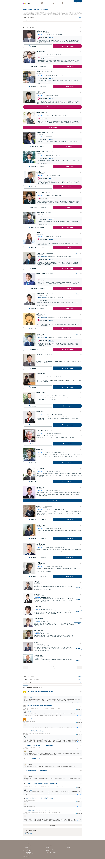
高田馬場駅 (48, 195)
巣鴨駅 (47, 471)
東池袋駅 (47, 34)
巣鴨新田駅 (48, 566)
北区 (28, 833)
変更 (80, 17)
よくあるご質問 (28, 852)
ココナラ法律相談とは (29, 845)
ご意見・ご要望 (49, 845)
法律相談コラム (28, 849)
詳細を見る (78, 587)
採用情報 (68, 847)
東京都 (39, 34)
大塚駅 (47, 357)
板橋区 (31, 833)
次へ (79, 667)
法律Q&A (26, 847)
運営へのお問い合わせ (29, 853)
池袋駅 (47, 54)
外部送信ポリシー (49, 850)
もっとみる (52, 825)
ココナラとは (27, 850)
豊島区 (42, 34)
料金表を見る (51, 37)
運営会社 (68, 845)
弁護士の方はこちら (77, 0)
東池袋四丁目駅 (49, 136)
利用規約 (48, 847)
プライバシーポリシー (50, 849)
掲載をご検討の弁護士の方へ (51, 852)
